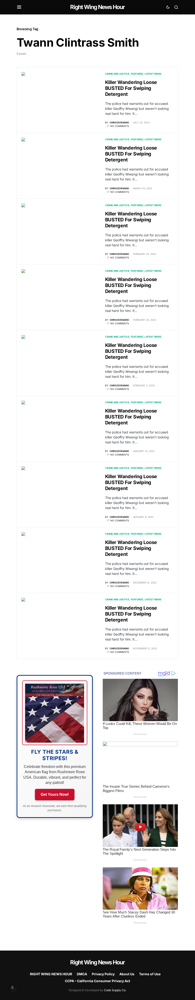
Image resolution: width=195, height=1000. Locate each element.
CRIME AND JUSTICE (117, 73)
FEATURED (137, 73)
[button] (19, 7)
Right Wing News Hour (97, 7)
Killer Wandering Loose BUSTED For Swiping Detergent (131, 88)
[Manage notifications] (12, 987)
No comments (119, 126)
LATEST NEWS (153, 73)
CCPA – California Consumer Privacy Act (97, 981)
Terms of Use (150, 974)
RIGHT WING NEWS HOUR (51, 974)
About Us (126, 974)
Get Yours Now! (55, 794)
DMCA (82, 974)
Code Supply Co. (115, 990)
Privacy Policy (103, 974)
